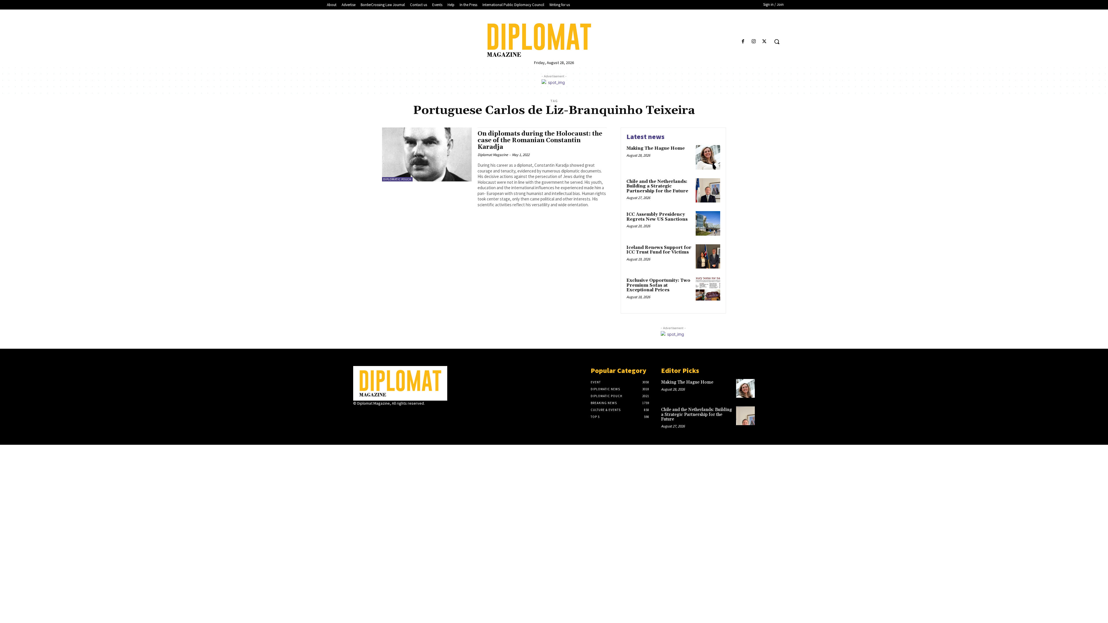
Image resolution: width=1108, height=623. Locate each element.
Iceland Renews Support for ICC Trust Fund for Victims (658, 250)
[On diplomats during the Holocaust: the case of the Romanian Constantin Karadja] (427, 154)
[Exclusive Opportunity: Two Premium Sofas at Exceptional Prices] (708, 289)
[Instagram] (754, 42)
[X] (764, 42)
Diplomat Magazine (493, 154)
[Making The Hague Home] (708, 157)
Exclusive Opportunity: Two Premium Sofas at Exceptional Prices (658, 285)
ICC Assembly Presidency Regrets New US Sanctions (657, 217)
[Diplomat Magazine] (553, 40)
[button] (777, 41)
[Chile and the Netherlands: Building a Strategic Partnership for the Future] (708, 190)
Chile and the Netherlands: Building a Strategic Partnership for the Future (657, 186)
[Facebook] (743, 42)
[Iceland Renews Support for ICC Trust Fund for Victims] (708, 256)
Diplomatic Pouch (397, 179)
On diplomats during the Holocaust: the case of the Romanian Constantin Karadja (540, 140)
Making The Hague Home (655, 148)
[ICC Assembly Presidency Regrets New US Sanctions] (708, 223)
